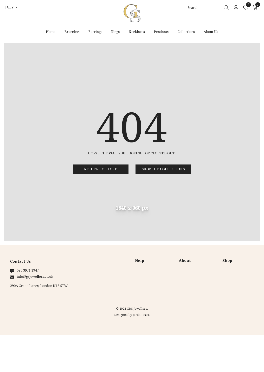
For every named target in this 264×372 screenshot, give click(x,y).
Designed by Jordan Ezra (132, 314)
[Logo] (132, 13)
